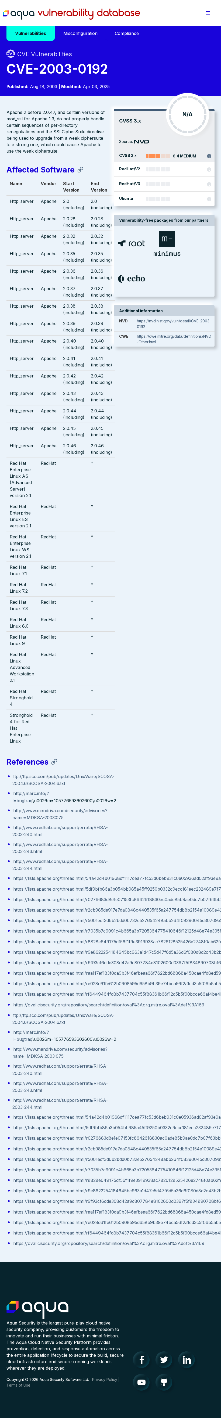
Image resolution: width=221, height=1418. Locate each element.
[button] (208, 13)
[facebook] (143, 1361)
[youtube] (143, 1383)
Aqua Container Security (37, 1310)
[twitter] (165, 1361)
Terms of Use (18, 1385)
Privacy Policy (104, 1379)
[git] (165, 1383)
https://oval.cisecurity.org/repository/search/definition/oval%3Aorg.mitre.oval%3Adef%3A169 (108, 1004)
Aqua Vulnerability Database (71, 14)
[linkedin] (188, 1361)
